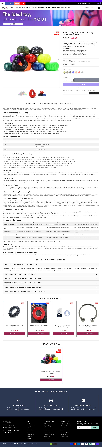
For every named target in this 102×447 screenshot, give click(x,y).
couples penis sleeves (17, 241)
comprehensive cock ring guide (44, 248)
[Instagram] (5, 433)
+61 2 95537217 (11, 425)
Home (7, 28)
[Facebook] (3, 433)
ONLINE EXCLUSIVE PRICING (36, 0)
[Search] (92, 8)
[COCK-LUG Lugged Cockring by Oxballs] (14, 312)
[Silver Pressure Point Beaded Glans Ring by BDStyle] (88, 312)
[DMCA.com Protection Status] (53, 444)
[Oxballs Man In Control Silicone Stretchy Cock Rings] (63, 312)
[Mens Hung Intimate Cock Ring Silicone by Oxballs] (51, 359)
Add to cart (63, 333)
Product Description (31, 103)
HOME (2, 3)
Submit (95, 427)
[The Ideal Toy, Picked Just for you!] (51, 18)
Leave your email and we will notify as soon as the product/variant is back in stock (79, 90)
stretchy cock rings (43, 120)
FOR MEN (17, 3)
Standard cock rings (7, 231)
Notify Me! (94, 93)
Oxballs (69, 60)
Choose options (14, 333)
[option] (31, 59)
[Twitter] (11, 433)
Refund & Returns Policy (66, 103)
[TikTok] (8, 433)
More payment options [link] (81, 87)
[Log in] (95, 3)
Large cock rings (7, 234)
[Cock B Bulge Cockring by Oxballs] (39, 312)
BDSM (23, 3)
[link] (72, 80)
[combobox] (91, 8)
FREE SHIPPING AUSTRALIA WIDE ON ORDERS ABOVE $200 (13, 0)
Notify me (51, 380)
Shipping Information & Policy (48, 103)
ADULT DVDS (88, 3)
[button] (4, 59)
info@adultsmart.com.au (11, 427)
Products (11, 28)
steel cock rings (25, 172)
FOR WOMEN (9, 3)
